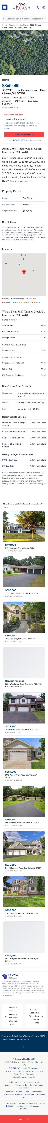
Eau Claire (24, 25)
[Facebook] (24, 1047)
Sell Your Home (15, 1082)
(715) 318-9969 (18, 140)
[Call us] (38, 7)
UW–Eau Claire (8, 466)
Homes (19, 1091)
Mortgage (9, 1085)
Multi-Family (17, 1094)
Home (4, 25)
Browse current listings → (21, 181)
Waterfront (29, 1094)
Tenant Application (24, 1088)
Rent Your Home (36, 1085)
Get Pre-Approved (31, 1082)
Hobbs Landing (8, 350)
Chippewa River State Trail (13, 363)
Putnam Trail (7, 369)
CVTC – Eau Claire (9, 460)
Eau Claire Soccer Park (11, 331)
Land (27, 1091)
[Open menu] (4, 7)
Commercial (37, 1091)
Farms (6, 1094)
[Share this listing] (43, 35)
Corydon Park (7, 325)
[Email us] (43, 7)
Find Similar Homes (23, 135)
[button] (24, 272)
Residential (13, 25)
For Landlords (21, 1085)
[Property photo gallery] (24, 52)
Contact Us (24, 1119)
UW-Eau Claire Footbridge (13, 375)
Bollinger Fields (8, 338)
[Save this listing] (36, 35)
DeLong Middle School (27, 403)
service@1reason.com (30, 1068)
